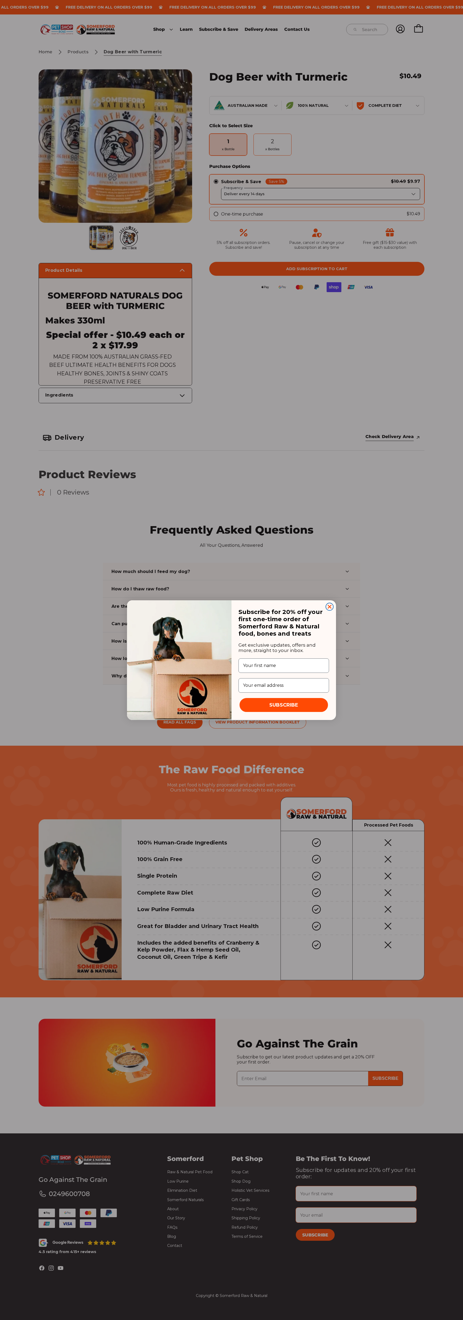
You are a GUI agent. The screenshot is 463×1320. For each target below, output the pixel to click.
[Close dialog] (329, 606)
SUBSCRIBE (283, 705)
